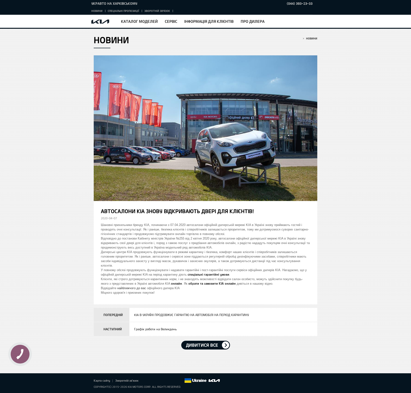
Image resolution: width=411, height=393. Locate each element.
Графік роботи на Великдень (155, 329)
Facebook (147, 380)
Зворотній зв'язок (157, 10)
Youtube (167, 380)
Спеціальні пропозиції (123, 10)
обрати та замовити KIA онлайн (212, 283)
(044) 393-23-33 (300, 3)
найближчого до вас (131, 288)
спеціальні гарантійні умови (208, 274)
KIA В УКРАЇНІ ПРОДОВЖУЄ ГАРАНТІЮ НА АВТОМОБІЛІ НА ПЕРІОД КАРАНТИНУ (191, 315)
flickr (180, 380)
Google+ (160, 380)
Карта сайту (102, 380)
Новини (97, 10)
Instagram (174, 380)
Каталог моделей (139, 21)
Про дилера (252, 21)
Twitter (154, 380)
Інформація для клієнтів (209, 21)
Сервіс (171, 21)
